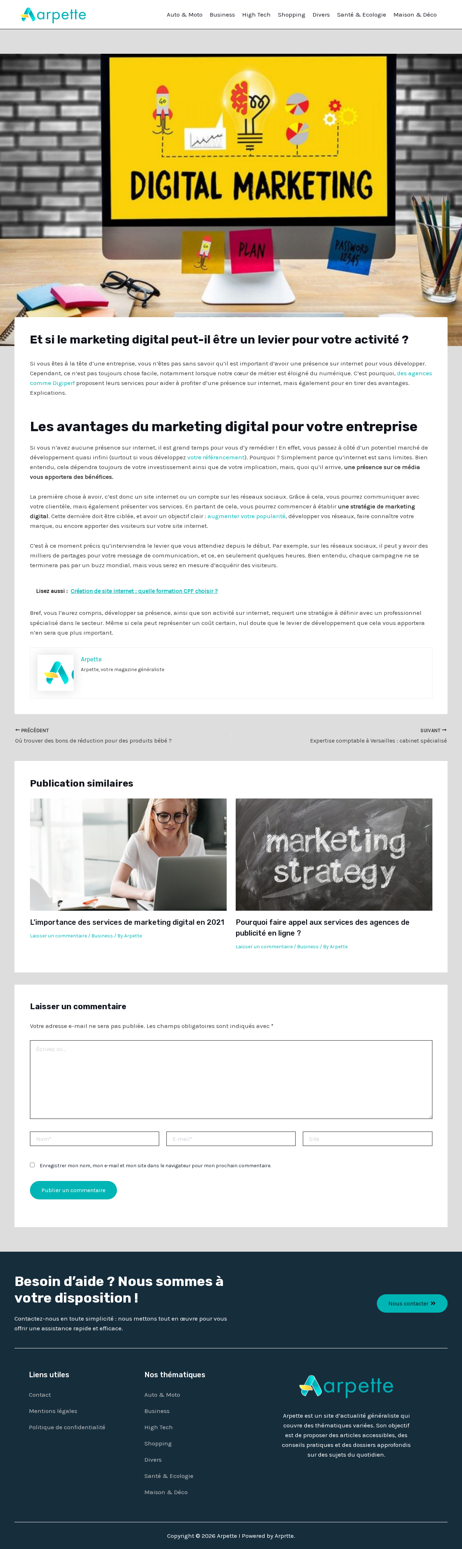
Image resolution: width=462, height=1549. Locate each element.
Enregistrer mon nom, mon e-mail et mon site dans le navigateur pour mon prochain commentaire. (155, 1166)
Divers (321, 14)
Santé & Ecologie (361, 14)
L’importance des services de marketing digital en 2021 (127, 922)
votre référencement (215, 457)
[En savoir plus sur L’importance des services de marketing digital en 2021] (128, 854)
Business (222, 14)
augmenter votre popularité (247, 516)
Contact (40, 1394)
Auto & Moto (184, 14)
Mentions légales (53, 1410)
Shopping (291, 14)
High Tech (256, 14)
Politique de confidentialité (67, 1426)
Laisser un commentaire (58, 936)
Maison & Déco (415, 14)
